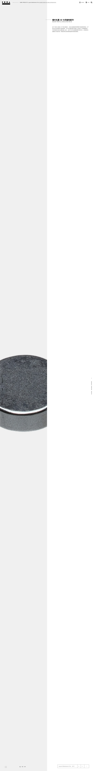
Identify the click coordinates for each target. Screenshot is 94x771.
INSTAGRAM (91, 388)
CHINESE (82, 2)
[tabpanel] (70, 25)
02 (22, 766)
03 (25, 766)
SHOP (88, 2)
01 (20, 766)
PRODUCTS (25, 2)
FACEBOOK (91, 383)
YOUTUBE (91, 393)
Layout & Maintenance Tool (33, 2)
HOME (21, 2)
